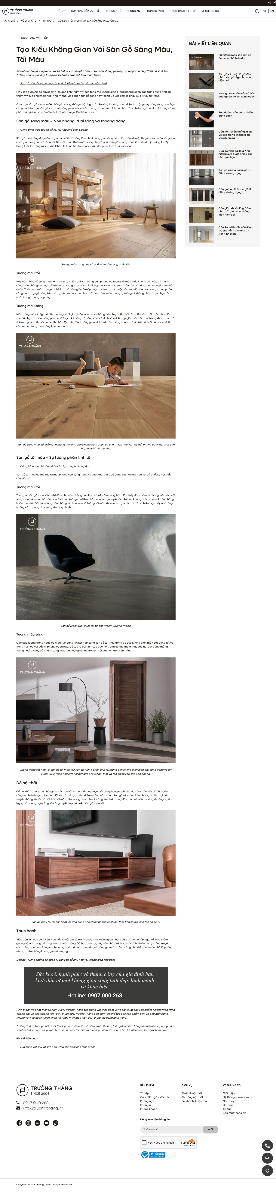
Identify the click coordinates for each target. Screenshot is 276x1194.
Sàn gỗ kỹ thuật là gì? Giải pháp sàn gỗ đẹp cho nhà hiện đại (235, 77)
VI (264, 11)
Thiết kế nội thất (192, 1093)
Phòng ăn (146, 1105)
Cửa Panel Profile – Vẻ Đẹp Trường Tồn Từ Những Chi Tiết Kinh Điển (236, 230)
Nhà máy (229, 1101)
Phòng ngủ (147, 1101)
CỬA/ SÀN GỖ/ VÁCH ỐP (85, 11)
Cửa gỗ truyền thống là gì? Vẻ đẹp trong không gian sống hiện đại (235, 135)
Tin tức (227, 1109)
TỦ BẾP (61, 11)
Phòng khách (148, 1109)
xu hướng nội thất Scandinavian (112, 146)
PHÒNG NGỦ (113, 11)
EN (272, 11)
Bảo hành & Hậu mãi (194, 1101)
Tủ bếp (144, 1093)
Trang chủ (9, 21)
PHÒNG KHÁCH (155, 11)
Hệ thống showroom (236, 1097)
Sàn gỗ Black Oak (72, 626)
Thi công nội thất (192, 1097)
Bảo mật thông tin (234, 1113)
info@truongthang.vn (43, 1108)
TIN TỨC (47, 21)
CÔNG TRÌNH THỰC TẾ (183, 11)
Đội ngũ (228, 1105)
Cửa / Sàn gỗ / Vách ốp (155, 1097)
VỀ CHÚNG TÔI (210, 11)
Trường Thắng (74, 1010)
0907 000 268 (36, 1103)
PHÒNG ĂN (133, 11)
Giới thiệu (229, 1093)
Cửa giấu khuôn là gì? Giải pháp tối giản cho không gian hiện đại (235, 211)
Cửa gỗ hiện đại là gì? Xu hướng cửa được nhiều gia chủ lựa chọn (235, 154)
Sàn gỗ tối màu (25, 475)
